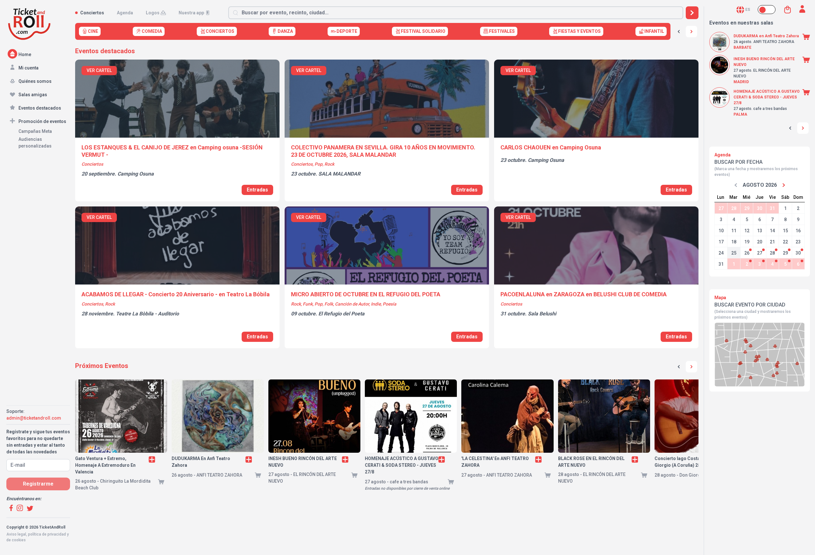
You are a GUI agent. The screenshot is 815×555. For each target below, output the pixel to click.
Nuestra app (191, 12)
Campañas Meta (35, 131)
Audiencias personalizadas (35, 142)
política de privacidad (47, 534)
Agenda (125, 12)
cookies (19, 540)
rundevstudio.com (51, 546)
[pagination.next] (691, 366)
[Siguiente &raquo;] (691, 31)
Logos (152, 12)
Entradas (257, 190)
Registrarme (38, 484)
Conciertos (92, 12)
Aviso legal (16, 534)
